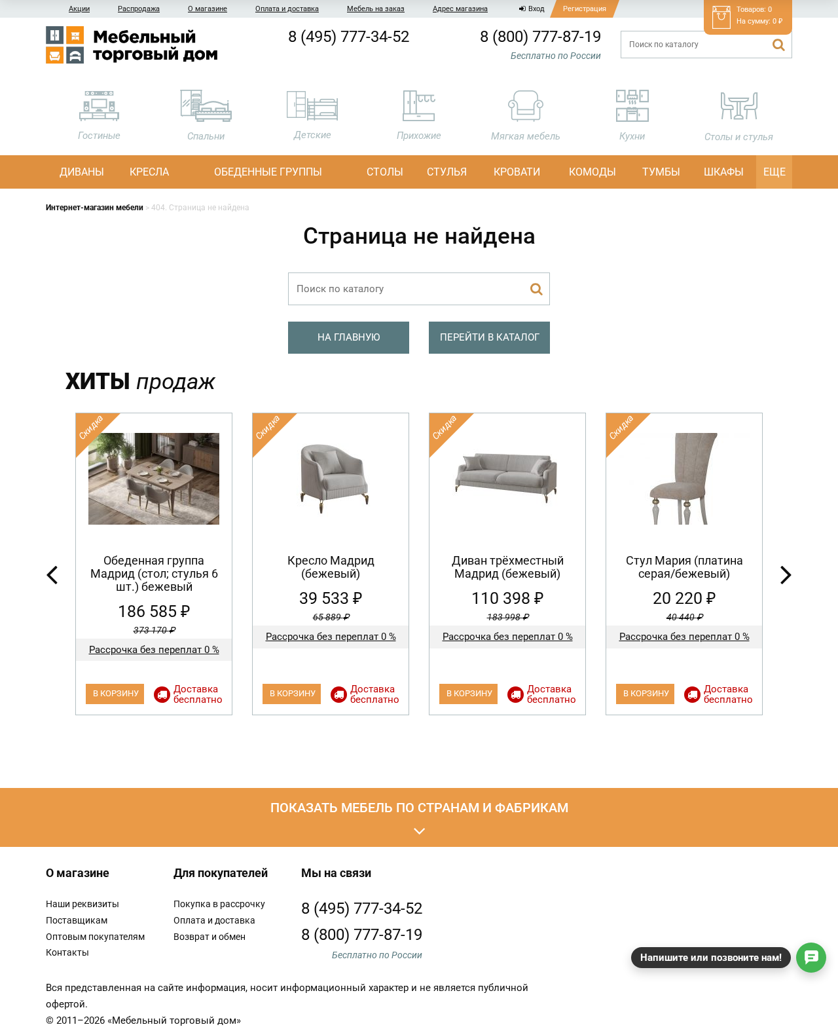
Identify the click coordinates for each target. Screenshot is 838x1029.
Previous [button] (52, 573)
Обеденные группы (268, 172)
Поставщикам (76, 920)
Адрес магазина (460, 9)
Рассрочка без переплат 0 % (154, 650)
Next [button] (786, 573)
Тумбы (661, 172)
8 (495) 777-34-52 (348, 37)
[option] (153, 564)
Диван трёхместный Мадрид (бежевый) (508, 566)
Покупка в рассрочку (219, 904)
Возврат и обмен (209, 936)
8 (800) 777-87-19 (540, 37)
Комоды (592, 172)
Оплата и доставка (287, 9)
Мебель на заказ (376, 9)
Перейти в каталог (489, 337)
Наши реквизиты (82, 904)
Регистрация (584, 9)
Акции (79, 9)
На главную (349, 337)
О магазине (207, 9)
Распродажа (139, 9)
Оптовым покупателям (95, 936)
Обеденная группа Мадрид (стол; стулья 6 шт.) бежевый (154, 573)
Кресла (149, 172)
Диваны (82, 172)
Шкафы (724, 172)
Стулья (447, 172)
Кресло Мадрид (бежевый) (330, 566)
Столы (385, 172)
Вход (536, 9)
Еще (774, 172)
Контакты (67, 952)
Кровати (517, 172)
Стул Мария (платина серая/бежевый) (684, 566)
